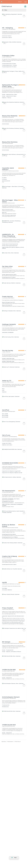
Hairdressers (10, 741)
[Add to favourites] (24, 15)
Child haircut (18, 741)
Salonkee (4, 741)
